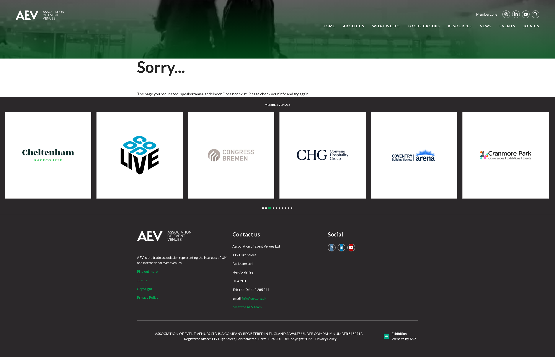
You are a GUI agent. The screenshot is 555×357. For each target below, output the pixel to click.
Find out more (147, 271)
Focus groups (424, 26)
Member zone (486, 14)
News (486, 26)
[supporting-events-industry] (40, 18)
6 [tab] (279, 208)
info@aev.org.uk (254, 298)
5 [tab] (276, 208)
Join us (531, 26)
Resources (460, 26)
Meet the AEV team (247, 307)
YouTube (526, 14)
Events (507, 26)
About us (353, 26)
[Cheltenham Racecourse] (48, 155)
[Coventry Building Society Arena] (414, 155)
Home (329, 26)
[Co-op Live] (140, 155)
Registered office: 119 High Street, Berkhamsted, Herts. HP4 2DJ (232, 339)
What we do (386, 26)
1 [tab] (263, 208)
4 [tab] (273, 208)
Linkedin (516, 14)
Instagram (506, 14)
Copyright (144, 289)
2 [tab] (266, 208)
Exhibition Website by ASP (404, 336)
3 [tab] (269, 208)
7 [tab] (282, 208)
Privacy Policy (147, 297)
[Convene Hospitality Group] (323, 155)
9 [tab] (288, 208)
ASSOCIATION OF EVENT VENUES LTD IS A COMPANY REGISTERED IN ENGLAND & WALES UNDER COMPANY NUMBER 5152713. (259, 333)
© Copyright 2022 (298, 339)
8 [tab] (285, 208)
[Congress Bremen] (231, 155)
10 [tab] (291, 208)
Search (535, 14)
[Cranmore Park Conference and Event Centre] (505, 155)
